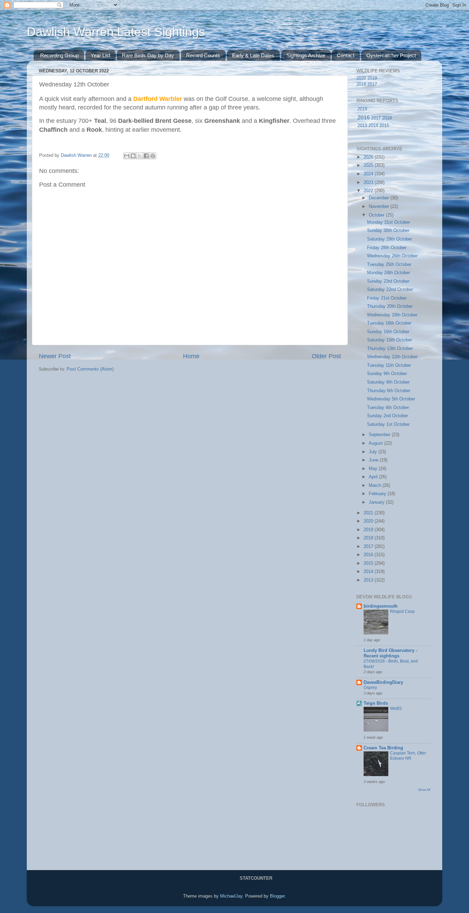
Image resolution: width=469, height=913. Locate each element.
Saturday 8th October (388, 382)
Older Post (326, 356)
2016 (363, 117)
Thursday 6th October (388, 390)
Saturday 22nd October (390, 289)
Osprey (370, 687)
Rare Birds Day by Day (148, 55)
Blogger (277, 896)
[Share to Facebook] (146, 155)
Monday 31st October (388, 222)
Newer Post (55, 356)
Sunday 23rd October (388, 281)
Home (191, 356)
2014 (373, 125)
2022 (369, 190)
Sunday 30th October (388, 230)
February (378, 493)
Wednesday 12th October (392, 356)
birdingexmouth (381, 606)
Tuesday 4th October (388, 407)
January (377, 502)
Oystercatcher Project (391, 55)
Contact (345, 55)
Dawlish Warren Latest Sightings (116, 32)
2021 (369, 513)
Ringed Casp (402, 611)
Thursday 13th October (390, 348)
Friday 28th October (387, 247)
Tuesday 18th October (389, 323)
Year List (100, 55)
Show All (424, 790)
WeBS (396, 708)
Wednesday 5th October (391, 399)
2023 (369, 182)
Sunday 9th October (387, 373)
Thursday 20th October (390, 306)
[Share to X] (139, 155)
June (374, 460)
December (379, 198)
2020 (361, 78)
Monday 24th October (388, 272)
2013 (362, 125)
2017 (372, 84)
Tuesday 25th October (389, 264)
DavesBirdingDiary (383, 682)
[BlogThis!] (133, 155)
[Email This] (126, 155)
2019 (372, 78)
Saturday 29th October (389, 239)
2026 (369, 157)
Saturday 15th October (389, 340)
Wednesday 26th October (392, 256)
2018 (361, 84)
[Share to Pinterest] (152, 155)
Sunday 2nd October (387, 415)
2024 (369, 174)
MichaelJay (231, 896)
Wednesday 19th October (392, 315)
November (379, 206)
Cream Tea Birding (383, 748)
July (373, 451)
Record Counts (203, 55)
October (377, 215)
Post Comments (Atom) (90, 369)
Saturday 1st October (388, 424)
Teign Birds (376, 703)
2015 (384, 125)
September (380, 434)
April (374, 477)
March (375, 485)
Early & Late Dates (253, 55)
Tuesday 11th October (389, 365)
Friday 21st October (387, 298)
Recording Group (59, 55)
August (376, 443)
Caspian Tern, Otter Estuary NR (408, 756)
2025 (369, 165)
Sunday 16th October (388, 331)
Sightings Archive (305, 55)
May (374, 468)
